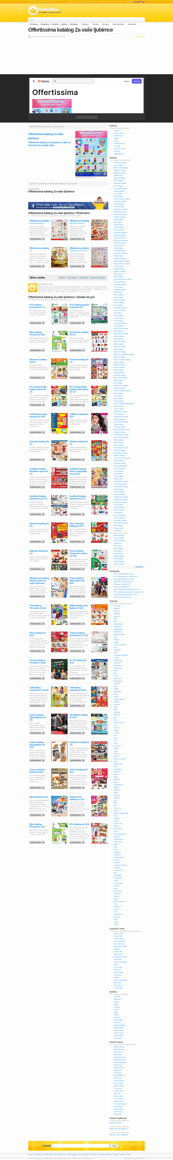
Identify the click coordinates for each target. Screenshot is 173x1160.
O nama (31, 1154)
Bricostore (117, 626)
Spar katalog (118, 474)
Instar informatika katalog (122, 279)
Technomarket (119, 857)
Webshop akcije (119, 143)
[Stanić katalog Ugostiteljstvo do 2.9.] (37, 732)
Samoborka (118, 875)
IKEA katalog (118, 277)
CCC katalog (118, 194)
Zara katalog (118, 512)
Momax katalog (119, 367)
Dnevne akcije (119, 133)
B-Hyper (116, 639)
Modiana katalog (119, 365)
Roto (115, 847)
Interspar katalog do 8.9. (39, 524)
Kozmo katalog (119, 302)
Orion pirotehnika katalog (122, 391)
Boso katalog (118, 181)
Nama (116, 792)
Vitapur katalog (119, 507)
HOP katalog (118, 274)
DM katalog (118, 222)
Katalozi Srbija (140, 1)
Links (116, 738)
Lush (115, 743)
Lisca (116, 741)
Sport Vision (118, 891)
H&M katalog (118, 256)
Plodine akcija (118, 1101)
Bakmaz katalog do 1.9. (38, 552)
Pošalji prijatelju (72, 1154)
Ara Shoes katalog (120, 162)
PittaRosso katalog (120, 411)
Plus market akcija (120, 1104)
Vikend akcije (91, 1)
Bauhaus (117, 608)
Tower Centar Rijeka (121, 980)
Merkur (116, 782)
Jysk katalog (118, 287)
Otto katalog (118, 396)
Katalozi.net (46, 284)
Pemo (116, 811)
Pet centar (117, 808)
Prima (116, 831)
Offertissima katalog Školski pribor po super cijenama (39, 580)
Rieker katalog (119, 442)
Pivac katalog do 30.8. (37, 634)
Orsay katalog (118, 393)
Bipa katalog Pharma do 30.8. (37, 333)
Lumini (116, 964)
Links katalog (118, 315)
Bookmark (62, 1154)
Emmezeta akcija (120, 1062)
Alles (115, 919)
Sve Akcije (117, 1114)
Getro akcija (118, 1065)
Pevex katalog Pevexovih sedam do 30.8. (78, 553)
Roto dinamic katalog (121, 448)
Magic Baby (118, 764)
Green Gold (118, 954)
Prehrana (33, 24)
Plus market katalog (121, 422)
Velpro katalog (119, 564)
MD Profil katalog (120, 341)
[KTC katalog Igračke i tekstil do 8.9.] (77, 322)
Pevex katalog (119, 409)
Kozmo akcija (118, 1083)
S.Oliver (116, 886)
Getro (116, 694)
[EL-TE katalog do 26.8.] (77, 678)
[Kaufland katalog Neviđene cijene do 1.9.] (37, 486)
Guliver (116, 696)
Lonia (116, 751)
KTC (115, 725)
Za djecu (105, 24)
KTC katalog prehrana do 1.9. (37, 306)
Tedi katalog (118, 479)
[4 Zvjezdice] (142, 37)
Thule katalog (118, 559)
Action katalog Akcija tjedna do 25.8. (37, 744)
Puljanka (117, 836)
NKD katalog (118, 380)
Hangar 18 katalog (120, 258)
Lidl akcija (117, 1093)
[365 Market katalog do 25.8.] (77, 732)
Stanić (116, 881)
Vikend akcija (118, 1035)
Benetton (117, 614)
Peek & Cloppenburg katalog (123, 404)
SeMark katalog (119, 455)
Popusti (102, 1)
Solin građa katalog (120, 466)
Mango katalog (119, 336)
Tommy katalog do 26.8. (78, 770)
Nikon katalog (118, 548)
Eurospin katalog (119, 235)
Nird (115, 800)
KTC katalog (118, 305)
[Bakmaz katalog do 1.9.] (37, 568)
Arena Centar (118, 933)
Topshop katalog (119, 494)
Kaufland (117, 715)
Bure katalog (118, 186)
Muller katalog (118, 362)
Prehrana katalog (119, 427)
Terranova (117, 855)
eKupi (116, 676)
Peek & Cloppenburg (121, 813)
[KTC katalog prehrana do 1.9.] (37, 322)
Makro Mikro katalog (121, 334)
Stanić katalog (119, 461)
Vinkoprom (117, 906)
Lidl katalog (118, 313)
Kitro (115, 720)
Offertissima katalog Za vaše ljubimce (70, 30)
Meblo (116, 774)
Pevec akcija (118, 1099)
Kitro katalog (118, 297)
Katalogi (138, 1)
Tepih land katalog (120, 484)
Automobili (117, 1038)
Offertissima (84, 278)
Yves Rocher (118, 914)
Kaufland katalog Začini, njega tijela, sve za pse (78, 471)
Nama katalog (118, 370)
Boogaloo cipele (119, 634)
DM (115, 673)
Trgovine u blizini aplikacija (118, 1135)
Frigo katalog (118, 248)
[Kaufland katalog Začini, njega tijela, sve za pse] (77, 486)
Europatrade (118, 681)
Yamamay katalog (120, 520)
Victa (115, 904)
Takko (116, 849)
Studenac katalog (120, 463)
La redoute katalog (120, 308)
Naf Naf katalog (119, 372)
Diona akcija (118, 1054)
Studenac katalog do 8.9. (38, 360)
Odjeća (55, 24)
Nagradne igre (118, 154)
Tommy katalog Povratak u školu (37, 661)
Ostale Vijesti (118, 988)
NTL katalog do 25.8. (79, 824)
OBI (115, 873)
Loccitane (117, 746)
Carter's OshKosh (120, 645)
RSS (80, 1154)
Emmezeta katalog (120, 232)
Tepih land (117, 852)
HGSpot (116, 702)
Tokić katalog (118, 489)
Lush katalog (118, 321)
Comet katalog (119, 204)
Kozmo (116, 748)
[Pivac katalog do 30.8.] (37, 650)
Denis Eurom (118, 668)
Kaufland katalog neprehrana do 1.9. (38, 497)
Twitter (128, 1154)
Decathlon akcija (119, 1057)
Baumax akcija (119, 1047)
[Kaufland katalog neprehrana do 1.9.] (37, 514)
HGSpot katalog (119, 269)
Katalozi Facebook (105, 1154)
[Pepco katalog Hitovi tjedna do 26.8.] (77, 596)
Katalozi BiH (143, 1)
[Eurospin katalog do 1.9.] (37, 459)
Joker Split (117, 959)
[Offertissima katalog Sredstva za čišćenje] (77, 265)
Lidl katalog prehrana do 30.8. (77, 688)
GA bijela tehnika (119, 251)
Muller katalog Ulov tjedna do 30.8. (78, 606)
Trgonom (117, 868)
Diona (116, 671)
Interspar (117, 712)
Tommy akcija (118, 1109)
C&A (115, 652)
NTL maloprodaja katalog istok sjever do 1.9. (78, 389)
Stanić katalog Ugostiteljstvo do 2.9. (37, 717)
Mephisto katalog (120, 352)
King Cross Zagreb (120, 962)
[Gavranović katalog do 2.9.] (77, 350)
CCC (115, 647)
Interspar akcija (119, 1067)
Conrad (116, 658)
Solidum (116, 977)
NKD (115, 803)
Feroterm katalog (119, 243)
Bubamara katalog (120, 183)
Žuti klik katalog (119, 518)
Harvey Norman (119, 699)
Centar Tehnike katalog (122, 199)
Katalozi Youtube (119, 1154)
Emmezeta (117, 678)
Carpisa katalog (119, 191)
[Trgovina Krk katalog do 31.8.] (77, 814)
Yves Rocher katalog (121, 523)
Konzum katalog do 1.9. (79, 360)
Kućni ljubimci (118, 24)
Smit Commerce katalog (122, 458)
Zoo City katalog (119, 515)
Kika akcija (117, 1078)
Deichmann (118, 665)
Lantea (116, 728)
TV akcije (128, 1)
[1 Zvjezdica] (136, 37)
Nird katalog (118, 551)
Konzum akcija (119, 1080)
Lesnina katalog (119, 310)
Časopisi (117, 151)
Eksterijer (74, 24)
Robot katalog (118, 445)
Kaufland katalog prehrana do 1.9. (77, 497)
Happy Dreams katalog (121, 264)
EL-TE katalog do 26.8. (77, 661)
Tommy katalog (119, 492)
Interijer (116, 1009)
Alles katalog (118, 525)
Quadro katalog (119, 561)
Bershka (117, 616)
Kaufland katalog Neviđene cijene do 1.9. (38, 471)
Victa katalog (118, 505)
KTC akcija (117, 1088)
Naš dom (117, 798)
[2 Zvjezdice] (138, 37)
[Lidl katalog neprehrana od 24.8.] (37, 705)
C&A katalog (118, 196)
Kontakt (45, 1154)
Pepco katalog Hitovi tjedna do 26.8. (77, 580)
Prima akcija (118, 1106)
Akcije (81, 1)
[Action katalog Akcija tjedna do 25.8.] (37, 760)
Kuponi (109, 1)
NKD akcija (118, 1070)
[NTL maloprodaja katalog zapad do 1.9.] (37, 404)
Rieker (116, 844)
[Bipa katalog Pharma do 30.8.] (37, 350)
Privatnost (38, 1154)
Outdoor (85, 24)
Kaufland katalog (119, 289)
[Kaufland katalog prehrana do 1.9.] (77, 514)
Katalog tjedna (119, 528)
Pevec (116, 816)
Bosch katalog (119, 535)
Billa (115, 619)
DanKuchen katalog (120, 209)
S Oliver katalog (119, 468)
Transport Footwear (120, 865)
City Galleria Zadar (120, 946)
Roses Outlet (118, 972)
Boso (115, 637)
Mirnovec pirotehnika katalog (123, 354)
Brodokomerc (118, 629)
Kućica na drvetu (119, 759)
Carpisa (116, 642)
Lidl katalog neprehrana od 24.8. (39, 688)
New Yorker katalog (120, 378)
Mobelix (116, 787)
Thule (116, 925)
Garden (116, 689)
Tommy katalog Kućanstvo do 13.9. (78, 634)
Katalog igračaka (119, 1025)
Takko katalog (118, 476)
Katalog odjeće (119, 1028)
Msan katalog (118, 553)
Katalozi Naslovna (32, 19)
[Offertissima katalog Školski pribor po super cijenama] (37, 596)
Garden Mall (118, 951)
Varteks (116, 896)
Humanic (117, 704)
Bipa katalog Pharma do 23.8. (37, 825)
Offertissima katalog (86, 117)
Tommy (116, 860)
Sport (116, 1012)
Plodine (116, 826)
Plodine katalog (119, 419)
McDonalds (118, 769)
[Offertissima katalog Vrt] (37, 265)
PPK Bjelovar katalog (121, 435)
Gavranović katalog (120, 253)
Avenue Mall (118, 936)
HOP (115, 707)
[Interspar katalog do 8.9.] (37, 541)
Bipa (115, 621)
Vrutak (116, 909)
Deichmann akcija (120, 1060)
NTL (115, 805)
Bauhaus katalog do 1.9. (79, 743)
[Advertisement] (86, 55)
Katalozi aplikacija (115, 1123)
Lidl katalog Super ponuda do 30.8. (38, 415)
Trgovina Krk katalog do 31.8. (77, 798)
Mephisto (117, 790)
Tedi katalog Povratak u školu (37, 606)
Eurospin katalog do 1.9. (39, 442)
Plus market (118, 829)
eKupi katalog (118, 225)
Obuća (64, 24)
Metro (116, 777)
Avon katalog (118, 165)
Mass (116, 766)
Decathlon (117, 663)
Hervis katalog (119, 266)
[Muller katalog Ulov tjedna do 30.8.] (77, 623)
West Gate (117, 983)
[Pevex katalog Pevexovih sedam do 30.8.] (77, 568)
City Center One (119, 941)
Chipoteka (117, 650)
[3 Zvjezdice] (140, 37)
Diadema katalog (119, 217)
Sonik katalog (118, 471)
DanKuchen (118, 660)
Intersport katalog (120, 284)
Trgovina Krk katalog (121, 497)
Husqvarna (117, 543)
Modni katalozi (119, 1030)
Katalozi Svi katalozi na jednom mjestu (44, 11)
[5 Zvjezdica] (144, 37)
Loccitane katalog (120, 323)
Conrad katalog (119, 207)
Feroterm (117, 684)
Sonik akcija (118, 1112)
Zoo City (117, 917)
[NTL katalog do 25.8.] (77, 842)
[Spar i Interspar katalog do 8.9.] (77, 541)
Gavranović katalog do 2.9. (79, 333)
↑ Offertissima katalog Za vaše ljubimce (133, 1158)
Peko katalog (118, 398)
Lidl (115, 735)
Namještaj (45, 24)
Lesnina (116, 733)
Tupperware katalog (120, 499)
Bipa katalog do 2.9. (38, 797)
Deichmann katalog (120, 214)
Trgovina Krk (118, 870)
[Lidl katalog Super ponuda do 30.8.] (37, 432)
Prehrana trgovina (120, 834)
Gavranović (118, 691)
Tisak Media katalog (121, 486)
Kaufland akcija (119, 1075)
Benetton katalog (119, 173)
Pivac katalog (118, 414)
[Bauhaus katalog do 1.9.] (77, 760)
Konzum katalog (119, 300)
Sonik (116, 888)
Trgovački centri (119, 149)
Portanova (117, 970)
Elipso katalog (119, 230)
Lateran (116, 730)
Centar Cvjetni (119, 939)
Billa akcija (117, 1052)
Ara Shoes (117, 606)
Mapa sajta (53, 1154)
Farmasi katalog (119, 238)
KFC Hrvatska (119, 722)
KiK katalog (118, 292)
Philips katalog (119, 556)
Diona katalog (118, 219)
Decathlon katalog (120, 212)
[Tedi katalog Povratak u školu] (37, 623)
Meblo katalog (118, 344)
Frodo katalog (118, 245)
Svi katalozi (118, 531)
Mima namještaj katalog (122, 359)
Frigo (115, 686)
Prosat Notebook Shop (121, 429)
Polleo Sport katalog (121, 437)
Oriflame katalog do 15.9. (78, 415)
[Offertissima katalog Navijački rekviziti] (77, 238)
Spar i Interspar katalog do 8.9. (76, 524)
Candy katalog (119, 538)
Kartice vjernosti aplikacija (118, 1129)
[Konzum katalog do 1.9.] (77, 377)
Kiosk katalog (118, 295)
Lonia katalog (118, 326)
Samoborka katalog (120, 453)
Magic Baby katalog (120, 328)
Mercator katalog (119, 347)
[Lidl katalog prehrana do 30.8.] (77, 705)
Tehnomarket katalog (121, 481)
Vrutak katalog (119, 510)
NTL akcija (117, 1073)
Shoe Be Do (118, 878)
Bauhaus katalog (119, 170)
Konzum (117, 754)
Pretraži (46, 1145)
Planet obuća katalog (121, 417)
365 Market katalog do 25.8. (78, 716)
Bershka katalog (119, 178)
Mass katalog (118, 339)
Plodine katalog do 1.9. (78, 442)
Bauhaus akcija (119, 1049)
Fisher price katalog (120, 240)
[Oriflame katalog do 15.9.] (77, 432)
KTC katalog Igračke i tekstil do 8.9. (79, 306)
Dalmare (117, 949)
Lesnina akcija (119, 1091)
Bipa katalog (118, 175)
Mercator (117, 779)
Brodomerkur (118, 632)
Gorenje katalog (119, 540)
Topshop (117, 862)
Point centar (118, 967)
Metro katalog (118, 349)
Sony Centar (118, 883)
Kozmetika (132, 24)
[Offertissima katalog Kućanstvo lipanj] (37, 238)
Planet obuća (118, 824)
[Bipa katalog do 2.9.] (37, 814)
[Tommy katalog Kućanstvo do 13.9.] (77, 650)
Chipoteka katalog (120, 201)
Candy (116, 922)
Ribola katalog (119, 440)
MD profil (117, 772)
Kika (115, 717)
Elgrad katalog (119, 227)
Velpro (116, 899)
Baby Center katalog (121, 168)
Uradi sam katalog (120, 502)
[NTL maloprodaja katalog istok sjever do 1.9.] (77, 404)
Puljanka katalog (119, 432)
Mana (116, 761)
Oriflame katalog (119, 388)
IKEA (116, 709)
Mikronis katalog (119, 357)
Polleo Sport (118, 842)
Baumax (117, 611)
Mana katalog (118, 331)
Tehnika (95, 24)
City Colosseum (119, 944)
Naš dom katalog (119, 375)
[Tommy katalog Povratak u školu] (37, 678)
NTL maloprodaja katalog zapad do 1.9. (37, 389)
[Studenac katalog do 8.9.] (37, 377)
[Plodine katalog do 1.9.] (77, 459)
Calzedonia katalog (120, 188)
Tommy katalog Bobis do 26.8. (37, 770)
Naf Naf (116, 795)
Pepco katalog (119, 406)
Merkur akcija (118, 1096)
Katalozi (72, 1)
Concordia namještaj (121, 655)
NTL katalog (118, 383)
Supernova (117, 975)
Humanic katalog (119, 271)
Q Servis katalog (119, 450)
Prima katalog (118, 424)
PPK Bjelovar (118, 839)
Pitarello (116, 818)
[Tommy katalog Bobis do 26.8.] (37, 787)
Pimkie (116, 821)
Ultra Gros (117, 894)
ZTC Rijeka (118, 985)
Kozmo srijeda (119, 1086)
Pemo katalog (118, 401)
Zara (115, 912)
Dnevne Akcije (119, 1033)
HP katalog (117, 546)
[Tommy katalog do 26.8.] (77, 787)
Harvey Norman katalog (122, 261)
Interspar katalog (119, 282)
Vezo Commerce (119, 901)
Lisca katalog (118, 318)
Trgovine (118, 1)
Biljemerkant (118, 624)
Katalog (86, 1154)
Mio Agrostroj (118, 785)
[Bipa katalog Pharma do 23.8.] (37, 842)
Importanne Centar (120, 957)
